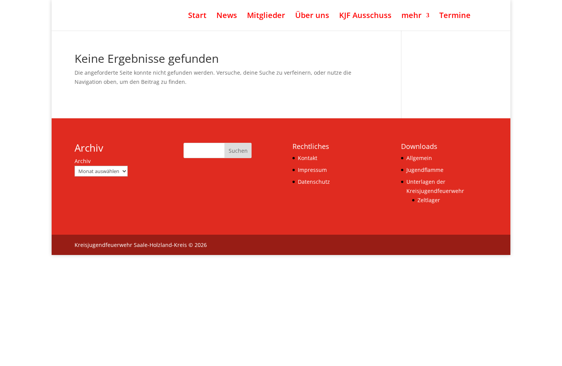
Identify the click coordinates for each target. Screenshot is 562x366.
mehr (411, 16)
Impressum (312, 169)
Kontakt (307, 158)
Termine (455, 16)
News (226, 16)
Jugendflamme (424, 169)
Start (197, 16)
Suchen (238, 150)
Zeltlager (428, 200)
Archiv (83, 161)
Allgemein (419, 158)
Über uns (312, 16)
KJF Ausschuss (365, 16)
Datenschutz (314, 181)
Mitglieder (266, 16)
